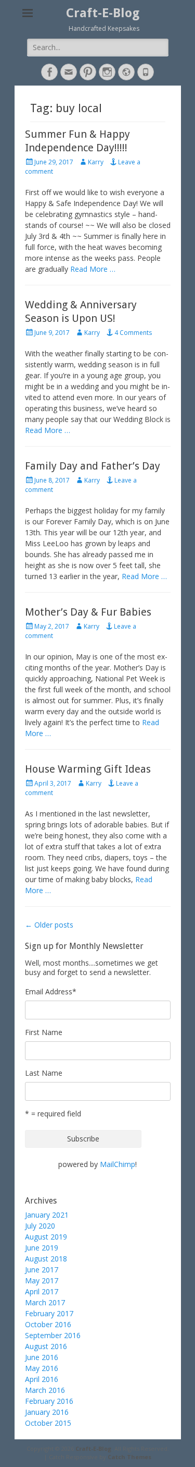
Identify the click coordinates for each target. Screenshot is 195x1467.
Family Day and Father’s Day (92, 466)
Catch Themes (129, 1457)
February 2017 (49, 1313)
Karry (95, 162)
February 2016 (49, 1401)
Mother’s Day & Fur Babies (88, 612)
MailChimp (117, 1164)
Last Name (43, 1073)
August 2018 (46, 1259)
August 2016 (46, 1346)
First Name (43, 1032)
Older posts (49, 925)
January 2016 (47, 1412)
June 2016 (41, 1357)
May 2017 (41, 1280)
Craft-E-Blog (102, 13)
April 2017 (41, 1291)
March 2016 (45, 1390)
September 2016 (53, 1335)
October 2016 (48, 1324)
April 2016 (41, 1379)
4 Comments (133, 332)
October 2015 (48, 1423)
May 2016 (41, 1368)
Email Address (50, 991)
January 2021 (47, 1215)
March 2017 (45, 1302)
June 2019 (41, 1248)
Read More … (92, 269)
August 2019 (46, 1237)
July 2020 (40, 1226)
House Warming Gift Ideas (88, 769)
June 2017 (41, 1269)
